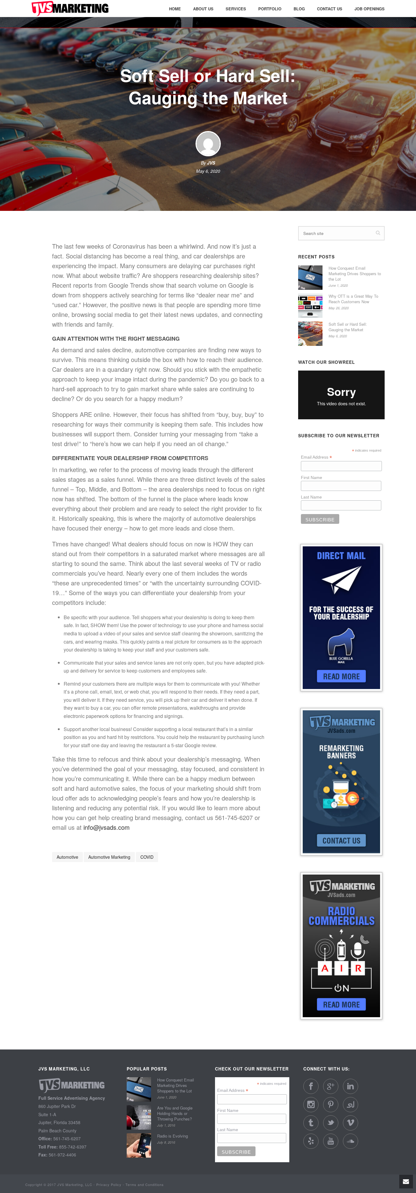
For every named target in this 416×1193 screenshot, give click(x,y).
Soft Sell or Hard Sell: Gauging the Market (348, 326)
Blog (299, 9)
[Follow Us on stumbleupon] (350, 1104)
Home (175, 9)
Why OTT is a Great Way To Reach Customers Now (353, 298)
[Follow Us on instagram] (311, 1104)
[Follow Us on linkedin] (350, 1086)
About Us (203, 9)
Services (236, 9)
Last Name (311, 497)
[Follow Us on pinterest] (330, 1104)
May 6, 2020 (208, 171)
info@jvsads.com (106, 827)
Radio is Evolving (172, 1136)
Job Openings (369, 9)
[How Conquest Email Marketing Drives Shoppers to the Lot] (310, 277)
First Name (311, 477)
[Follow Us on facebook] (311, 1086)
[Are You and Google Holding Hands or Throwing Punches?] (139, 1117)
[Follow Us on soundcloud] (350, 1141)
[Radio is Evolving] (139, 1145)
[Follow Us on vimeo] (350, 1123)
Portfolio (269, 9)
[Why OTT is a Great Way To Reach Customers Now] (310, 305)
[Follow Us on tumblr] (311, 1123)
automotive (67, 857)
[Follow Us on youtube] (330, 1141)
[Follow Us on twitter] (330, 1123)
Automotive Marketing (109, 857)
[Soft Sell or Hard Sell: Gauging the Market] (310, 333)
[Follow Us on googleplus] (330, 1086)
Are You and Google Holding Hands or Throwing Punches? (174, 1113)
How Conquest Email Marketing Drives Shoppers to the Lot (355, 273)
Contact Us (329, 9)
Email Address (316, 457)
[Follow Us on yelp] (311, 1141)
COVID (146, 857)
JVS (211, 163)
